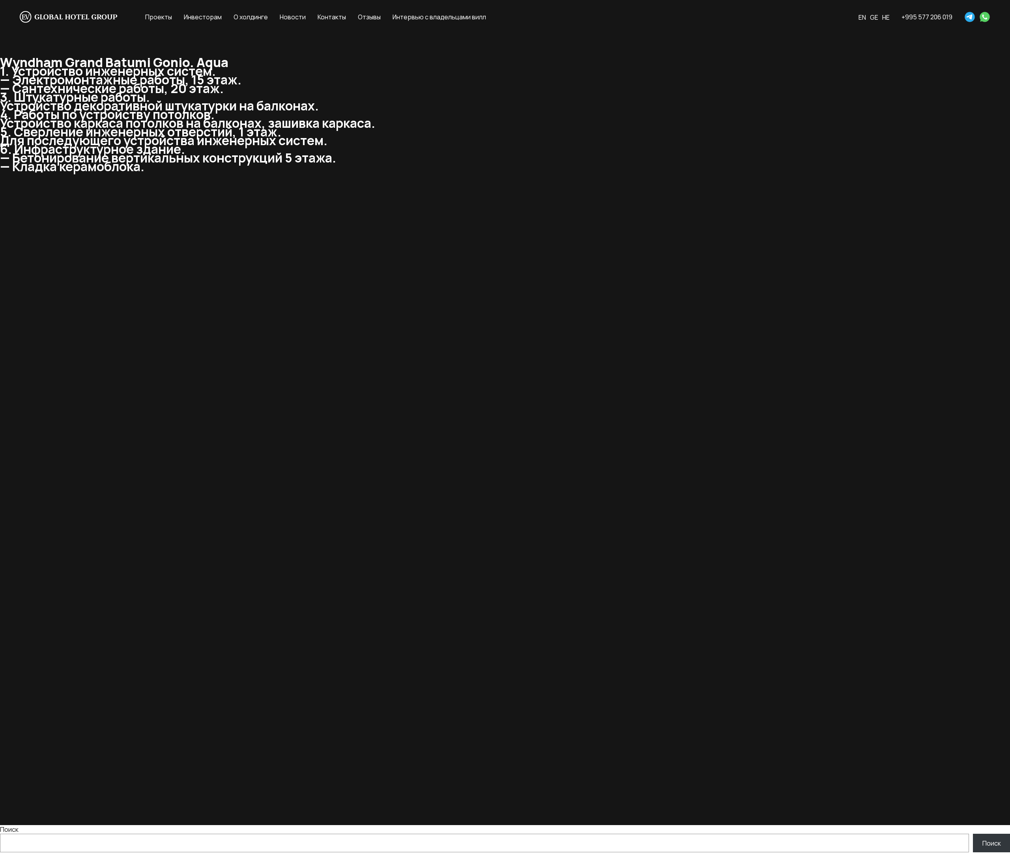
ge (874, 17)
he (886, 17)
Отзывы (369, 17)
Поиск (9, 829)
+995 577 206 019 (927, 17)
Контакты (332, 17)
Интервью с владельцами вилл (439, 17)
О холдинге (251, 17)
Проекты (158, 17)
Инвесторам (203, 17)
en (862, 17)
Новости (293, 17)
